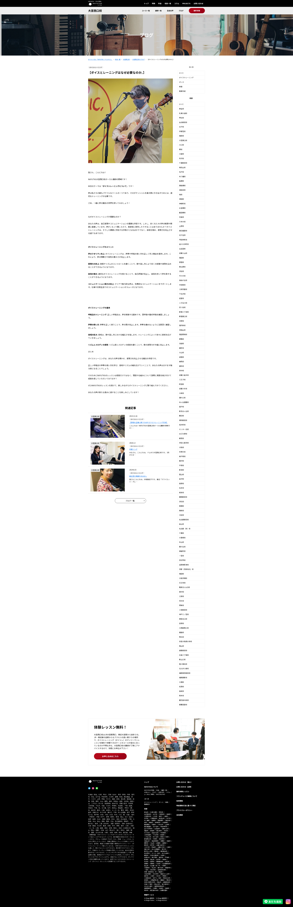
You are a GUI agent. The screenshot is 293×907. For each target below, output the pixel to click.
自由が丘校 (183, 280)
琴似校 (181, 118)
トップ (146, 3)
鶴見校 (181, 438)
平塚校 (181, 465)
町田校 (181, 384)
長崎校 (181, 691)
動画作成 (182, 91)
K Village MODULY (161, 900)
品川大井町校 (184, 244)
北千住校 (182, 235)
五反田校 (182, 249)
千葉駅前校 (183, 163)
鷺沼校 (181, 416)
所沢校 (181, 158)
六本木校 (182, 221)
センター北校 (184, 429)
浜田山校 (182, 330)
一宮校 (181, 556)
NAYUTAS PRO (160, 794)
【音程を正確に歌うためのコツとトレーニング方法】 (148, 422)
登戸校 (181, 406)
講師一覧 (158, 10)
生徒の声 (170, 10)
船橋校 (181, 181)
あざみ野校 (183, 434)
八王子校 (182, 379)
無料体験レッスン (182, 791)
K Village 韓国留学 (161, 898)
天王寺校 (182, 583)
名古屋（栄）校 (184, 528)
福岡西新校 (183, 677)
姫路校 (181, 632)
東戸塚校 (182, 456)
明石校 (181, 637)
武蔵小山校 (183, 253)
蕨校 (180, 149)
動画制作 (147, 804)
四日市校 (182, 560)
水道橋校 (182, 208)
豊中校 (181, 592)
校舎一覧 (168, 3)
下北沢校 (182, 294)
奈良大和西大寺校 (185, 641)
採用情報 (179, 801)
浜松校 (181, 501)
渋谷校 (181, 271)
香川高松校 (183, 664)
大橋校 (181, 682)
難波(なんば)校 (184, 587)
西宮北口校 (183, 619)
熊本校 (181, 695)
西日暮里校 (183, 230)
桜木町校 (182, 425)
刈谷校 (181, 515)
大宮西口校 (95, 11)
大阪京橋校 (183, 578)
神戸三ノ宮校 (184, 614)
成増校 (181, 357)
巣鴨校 (181, 339)
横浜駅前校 (183, 420)
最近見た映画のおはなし (138, 476)
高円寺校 (182, 325)
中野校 (181, 321)
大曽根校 (182, 537)
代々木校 (182, 276)
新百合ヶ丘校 (184, 411)
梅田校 (181, 574)
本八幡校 (182, 176)
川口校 (181, 145)
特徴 (153, 3)
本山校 (181, 542)
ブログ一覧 (130, 500)
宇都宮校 (182, 131)
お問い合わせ (198, 3)
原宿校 (181, 262)
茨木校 (181, 601)
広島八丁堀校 (184, 655)
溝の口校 (182, 397)
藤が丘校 (182, 547)
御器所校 (182, 551)
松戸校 (181, 172)
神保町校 (182, 203)
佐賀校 (181, 686)
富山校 (181, 474)
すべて (181, 73)
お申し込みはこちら (110, 756)
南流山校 (182, 167)
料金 (159, 3)
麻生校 (181, 109)
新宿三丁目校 (184, 312)
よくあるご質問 (149, 794)
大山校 (181, 352)
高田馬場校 (183, 334)
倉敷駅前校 (183, 650)
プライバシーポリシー (184, 810)
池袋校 (181, 343)
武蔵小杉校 (183, 388)
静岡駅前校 (183, 497)
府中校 (181, 370)
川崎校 (181, 393)
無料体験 (197, 10)
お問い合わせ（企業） (184, 787)
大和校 (181, 447)
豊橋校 (181, 506)
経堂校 (181, 298)
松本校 (181, 488)
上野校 (181, 226)
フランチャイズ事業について (186, 796)
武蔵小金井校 (184, 375)
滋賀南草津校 (184, 565)
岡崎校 (181, 510)
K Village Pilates (149, 900)
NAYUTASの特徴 (149, 790)
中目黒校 (182, 285)
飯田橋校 (182, 212)
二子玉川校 (183, 303)
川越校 (181, 154)
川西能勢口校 (184, 628)
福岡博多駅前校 (184, 673)
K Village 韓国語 (149, 898)
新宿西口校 (183, 316)
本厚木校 (182, 452)
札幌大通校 (183, 113)
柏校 (180, 194)
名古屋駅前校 (184, 519)
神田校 (181, 199)
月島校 (181, 217)
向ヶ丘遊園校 (184, 402)
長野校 (181, 483)
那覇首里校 (183, 704)
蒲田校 (181, 258)
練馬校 (181, 361)
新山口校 (182, 659)
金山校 (181, 524)
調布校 (181, 366)
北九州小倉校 (184, 668)
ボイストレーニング (186, 77)
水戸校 (181, 127)
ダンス (181, 82)
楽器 (180, 86)
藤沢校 (181, 461)
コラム (176, 3)
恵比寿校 (182, 267)
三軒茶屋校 (183, 289)
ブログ (181, 10)
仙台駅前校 (183, 122)
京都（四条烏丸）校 (186, 569)
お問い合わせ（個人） (184, 782)
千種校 (181, 533)
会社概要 (179, 815)
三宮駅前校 (183, 610)
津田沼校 (182, 190)
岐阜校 (181, 492)
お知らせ (147, 792)
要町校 (181, 348)
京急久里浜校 (184, 443)
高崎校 (181, 136)
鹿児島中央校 (184, 700)
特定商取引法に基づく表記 (186, 805)
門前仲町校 (183, 240)
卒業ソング (133, 449)
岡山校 (181, 646)
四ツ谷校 (182, 307)
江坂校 (181, 596)
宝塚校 (181, 623)
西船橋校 (182, 185)
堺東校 (181, 605)
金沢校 (181, 479)
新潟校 (181, 470)
